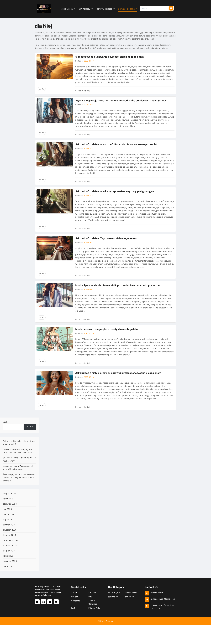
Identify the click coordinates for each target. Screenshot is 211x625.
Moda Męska (67, 9)
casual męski (131, 592)
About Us (75, 592)
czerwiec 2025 (10, 561)
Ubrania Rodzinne (126, 9)
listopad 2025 (9, 535)
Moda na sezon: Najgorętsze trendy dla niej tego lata (106, 329)
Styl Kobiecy (84, 9)
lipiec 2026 (8, 498)
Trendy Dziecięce (104, 9)
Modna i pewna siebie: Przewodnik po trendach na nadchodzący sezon (117, 285)
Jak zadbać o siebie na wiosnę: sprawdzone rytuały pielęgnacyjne (114, 191)
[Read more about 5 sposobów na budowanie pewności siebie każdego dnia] (55, 66)
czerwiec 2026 (10, 504)
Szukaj (6, 422)
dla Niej (41, 89)
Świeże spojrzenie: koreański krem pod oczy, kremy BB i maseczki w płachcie (19, 477)
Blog (90, 596)
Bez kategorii (114, 592)
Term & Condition (92, 602)
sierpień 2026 (9, 493)
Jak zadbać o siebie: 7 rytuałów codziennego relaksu (106, 238)
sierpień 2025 (9, 550)
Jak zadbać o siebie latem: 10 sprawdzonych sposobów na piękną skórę (118, 373)
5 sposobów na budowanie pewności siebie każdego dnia (109, 56)
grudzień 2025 (9, 530)
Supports (75, 600)
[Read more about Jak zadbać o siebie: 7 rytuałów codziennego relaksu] (55, 248)
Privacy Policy (94, 608)
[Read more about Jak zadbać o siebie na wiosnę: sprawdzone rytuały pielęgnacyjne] (55, 201)
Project (74, 596)
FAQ (73, 608)
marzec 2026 (9, 514)
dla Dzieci (129, 596)
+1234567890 (157, 592)
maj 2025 (7, 566)
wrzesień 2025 (10, 545)
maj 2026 (7, 509)
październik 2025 (11, 540)
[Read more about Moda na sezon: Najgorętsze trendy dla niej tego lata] (55, 339)
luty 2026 (7, 519)
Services (92, 592)
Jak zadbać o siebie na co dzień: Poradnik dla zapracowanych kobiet (116, 144)
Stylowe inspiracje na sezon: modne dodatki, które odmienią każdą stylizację (121, 100)
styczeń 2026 (9, 524)
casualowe (113, 596)
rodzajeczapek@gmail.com (162, 599)
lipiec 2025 (8, 556)
